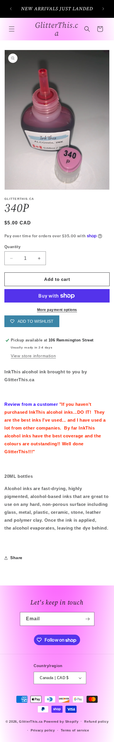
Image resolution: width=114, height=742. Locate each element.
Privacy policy (43, 730)
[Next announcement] (103, 8)
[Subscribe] (87, 619)
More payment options (57, 310)
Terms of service (75, 730)
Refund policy (96, 721)
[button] (11, 29)
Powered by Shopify (61, 721)
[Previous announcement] (10, 8)
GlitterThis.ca (31, 721)
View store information (33, 355)
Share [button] (16, 557)
